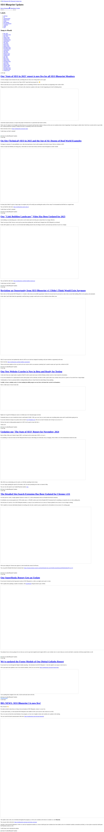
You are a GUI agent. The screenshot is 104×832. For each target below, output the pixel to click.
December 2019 (7, 67)
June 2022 (5, 51)
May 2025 (5, 33)
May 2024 (5, 36)
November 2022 (7, 48)
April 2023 (5, 43)
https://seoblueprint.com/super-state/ (20, 128)
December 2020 (7, 61)
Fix (4, 17)
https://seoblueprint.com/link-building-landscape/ (24, 280)
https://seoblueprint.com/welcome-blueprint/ (34, 716)
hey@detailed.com (31, 419)
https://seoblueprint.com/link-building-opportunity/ (19, 362)
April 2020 (5, 62)
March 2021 (6, 59)
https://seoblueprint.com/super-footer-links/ (49, 667)
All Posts (5, 16)
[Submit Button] (15, 10)
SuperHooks (28, 583)
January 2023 (6, 46)
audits (4, 26)
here (27, 486)
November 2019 (7, 69)
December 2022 (7, 47)
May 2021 (5, 57)
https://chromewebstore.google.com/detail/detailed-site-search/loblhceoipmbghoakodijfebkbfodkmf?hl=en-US (48, 568)
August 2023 (6, 41)
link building (6, 22)
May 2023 (5, 42)
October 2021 (6, 55)
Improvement (6, 19)
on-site (4, 21)
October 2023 (6, 38)
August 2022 (6, 50)
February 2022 (6, 53)
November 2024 (7, 34)
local (4, 27)
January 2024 (6, 37)
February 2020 (6, 65)
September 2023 (7, 39)
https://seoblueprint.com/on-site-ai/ (21, 206)
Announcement (6, 18)
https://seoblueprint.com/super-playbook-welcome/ (25, 822)
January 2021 (6, 60)
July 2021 (5, 56)
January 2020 (6, 66)
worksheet (5, 24)
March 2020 (6, 64)
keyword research (7, 23)
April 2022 (5, 52)
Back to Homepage (5, 8)
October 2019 (6, 70)
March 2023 (6, 44)
